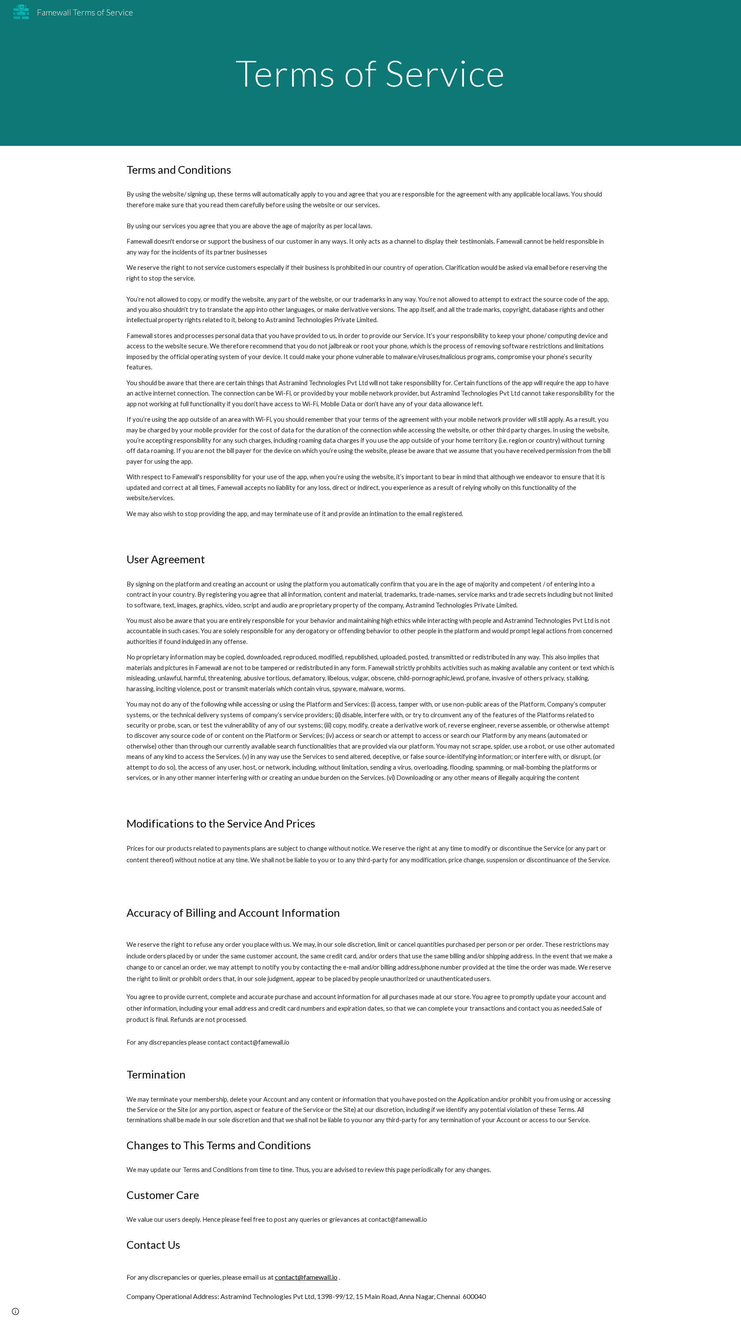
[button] (15, 1311)
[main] (370, 72)
